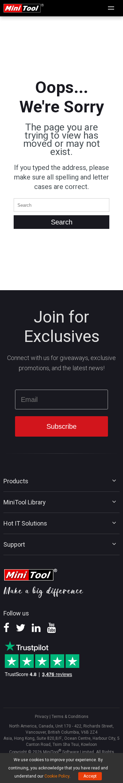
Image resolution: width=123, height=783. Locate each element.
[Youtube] (51, 630)
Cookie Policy (56, 776)
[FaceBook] (6, 630)
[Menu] (111, 8)
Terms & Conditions (70, 716)
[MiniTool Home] (23, 7)
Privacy (42, 716)
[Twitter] (20, 630)
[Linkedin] (36, 630)
